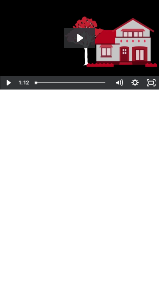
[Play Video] (8, 83)
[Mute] (119, 83)
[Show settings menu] (135, 83)
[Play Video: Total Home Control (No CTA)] (79, 38)
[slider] (71, 83)
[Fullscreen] (151, 83)
